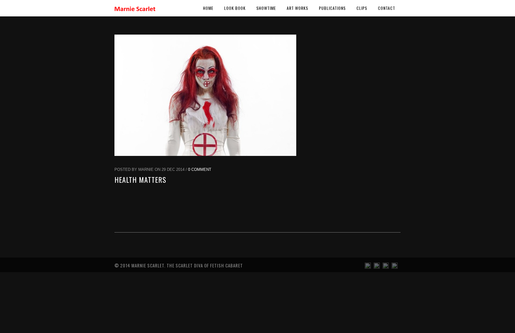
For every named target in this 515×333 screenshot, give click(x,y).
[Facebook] (386, 267)
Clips (361, 8)
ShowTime (266, 8)
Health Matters (140, 179)
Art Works (297, 8)
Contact (386, 8)
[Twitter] (395, 267)
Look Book (235, 8)
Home (208, 8)
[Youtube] (377, 267)
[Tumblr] (368, 267)
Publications (332, 8)
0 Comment (199, 169)
